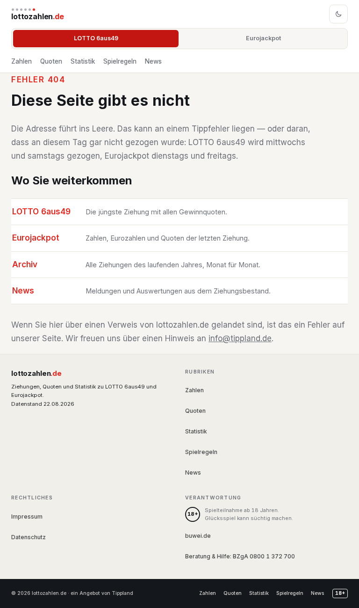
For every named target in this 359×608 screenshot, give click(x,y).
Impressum (27, 516)
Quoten (51, 61)
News (153, 61)
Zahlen (21, 61)
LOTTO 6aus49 (96, 38)
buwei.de (198, 535)
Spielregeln (119, 61)
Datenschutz (28, 537)
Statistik (83, 61)
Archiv (24, 264)
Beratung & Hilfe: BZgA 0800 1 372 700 (240, 556)
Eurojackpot (263, 38)
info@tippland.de (240, 338)
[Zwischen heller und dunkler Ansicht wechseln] (338, 14)
